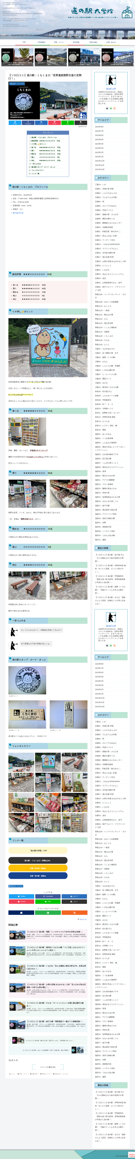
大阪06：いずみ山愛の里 (105, 370)
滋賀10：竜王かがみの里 (105, 476)
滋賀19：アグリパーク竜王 (106, 514)
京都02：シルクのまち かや (106, 193)
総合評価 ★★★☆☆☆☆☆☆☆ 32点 (45, 141)
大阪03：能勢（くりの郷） (106, 357)
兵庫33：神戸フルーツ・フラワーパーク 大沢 (110, 288)
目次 (45, 132)
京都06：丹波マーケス (104, 210)
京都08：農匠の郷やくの (105, 219)
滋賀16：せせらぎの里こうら (106, 501)
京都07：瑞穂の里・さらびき (106, 214)
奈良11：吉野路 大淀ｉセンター (107, 413)
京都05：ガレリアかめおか (106, 206)
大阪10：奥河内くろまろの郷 (106, 387)
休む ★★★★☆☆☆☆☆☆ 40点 (45, 160)
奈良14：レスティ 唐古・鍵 (106, 426)
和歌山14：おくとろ (103, 306)
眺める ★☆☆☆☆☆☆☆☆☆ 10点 (45, 154)
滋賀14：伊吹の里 (102, 493)
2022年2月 (99, 152)
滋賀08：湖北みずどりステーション (109, 467)
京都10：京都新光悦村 (104, 227)
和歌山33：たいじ (102, 345)
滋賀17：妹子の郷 (102, 506)
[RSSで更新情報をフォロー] (74, 912)
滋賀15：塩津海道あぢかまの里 (107, 497)
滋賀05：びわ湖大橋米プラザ (106, 454)
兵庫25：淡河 (100, 278)
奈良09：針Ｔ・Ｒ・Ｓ (104, 404)
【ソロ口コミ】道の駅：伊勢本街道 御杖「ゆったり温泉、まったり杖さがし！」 (110, 569)
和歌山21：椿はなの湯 (104, 315)
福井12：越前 (100, 540)
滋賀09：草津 (100, 471)
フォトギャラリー (37, 170)
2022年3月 (99, 148)
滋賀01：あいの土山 (103, 434)
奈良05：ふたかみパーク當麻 (106, 396)
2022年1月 (99, 157)
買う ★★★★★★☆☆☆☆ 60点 (45, 150)
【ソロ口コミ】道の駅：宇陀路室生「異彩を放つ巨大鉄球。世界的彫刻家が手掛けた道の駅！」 (110, 579)
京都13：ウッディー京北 (105, 240)
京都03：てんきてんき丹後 (106, 197)
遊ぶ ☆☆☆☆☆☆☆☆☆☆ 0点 (45, 157)
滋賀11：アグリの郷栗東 (105, 480)
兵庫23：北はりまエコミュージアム (109, 274)
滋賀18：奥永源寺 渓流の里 (106, 510)
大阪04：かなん (101, 362)
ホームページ (18, 213)
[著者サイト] (21, 912)
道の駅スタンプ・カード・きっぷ (43, 167)
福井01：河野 (100, 523)
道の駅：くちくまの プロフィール (44, 137)
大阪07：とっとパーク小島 (106, 374)
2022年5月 (99, 140)
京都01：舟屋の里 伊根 (104, 189)
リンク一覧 (35, 173)
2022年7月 (99, 131)
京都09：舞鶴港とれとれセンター (108, 223)
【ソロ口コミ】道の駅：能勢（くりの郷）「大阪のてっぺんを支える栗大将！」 (110, 590)
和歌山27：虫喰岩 (102, 332)
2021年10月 (100, 169)
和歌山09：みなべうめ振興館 (106, 302)
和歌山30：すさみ (102, 340)
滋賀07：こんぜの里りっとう (106, 463)
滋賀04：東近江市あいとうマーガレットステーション (110, 448)
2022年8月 (99, 127)
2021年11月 (99, 165)
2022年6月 (99, 135)
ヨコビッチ (111, 89)
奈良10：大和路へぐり (104, 409)
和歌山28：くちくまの (17, 886)
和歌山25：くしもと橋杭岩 (106, 327)
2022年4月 (99, 144)
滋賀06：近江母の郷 (103, 459)
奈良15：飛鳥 (100, 430)
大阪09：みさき (101, 383)
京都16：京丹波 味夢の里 (105, 253)
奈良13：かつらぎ (102, 421)
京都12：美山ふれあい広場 (106, 236)
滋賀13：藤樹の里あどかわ (106, 488)
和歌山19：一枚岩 (102, 310)
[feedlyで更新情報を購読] (48, 912)
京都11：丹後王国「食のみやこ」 (108, 231)
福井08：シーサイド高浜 (105, 531)
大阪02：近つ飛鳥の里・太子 (106, 353)
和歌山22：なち (101, 319)
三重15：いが (100, 185)
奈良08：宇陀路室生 (103, 400)
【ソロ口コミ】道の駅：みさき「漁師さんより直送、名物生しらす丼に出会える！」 (110, 600)
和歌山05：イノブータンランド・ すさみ (110, 296)
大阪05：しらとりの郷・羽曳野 (107, 366)
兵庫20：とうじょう (103, 266)
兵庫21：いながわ (102, 270)
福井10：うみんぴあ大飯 (105, 535)
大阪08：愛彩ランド (103, 379)
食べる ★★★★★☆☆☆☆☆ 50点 (45, 147)
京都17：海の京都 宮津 (104, 257)
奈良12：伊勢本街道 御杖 (105, 417)
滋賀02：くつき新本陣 (104, 438)
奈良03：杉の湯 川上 (103, 391)
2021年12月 (100, 161)
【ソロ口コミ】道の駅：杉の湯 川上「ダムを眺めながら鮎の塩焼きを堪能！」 (109, 558)
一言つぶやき (36, 164)
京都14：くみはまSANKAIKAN (107, 244)
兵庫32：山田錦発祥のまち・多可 (108, 283)
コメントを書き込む (48, 1067)
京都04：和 (99, 202)
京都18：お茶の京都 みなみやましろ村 (110, 261)
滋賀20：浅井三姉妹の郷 (105, 518)
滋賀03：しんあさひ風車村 (106, 443)
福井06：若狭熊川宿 (103, 527)
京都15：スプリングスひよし (106, 249)
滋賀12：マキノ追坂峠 (104, 484)
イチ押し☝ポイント (38, 144)
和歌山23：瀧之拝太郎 (104, 323)
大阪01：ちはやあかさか (105, 349)
